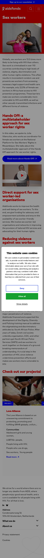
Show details (22, 304)
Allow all (22, 296)
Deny (22, 288)
